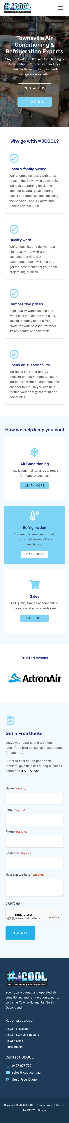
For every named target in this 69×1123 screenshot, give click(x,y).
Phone (16, 831)
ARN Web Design (36, 1110)
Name (16, 788)
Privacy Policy (44, 1105)
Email (16, 810)
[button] (8, 678)
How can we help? (25, 874)
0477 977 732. (29, 771)
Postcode (18, 853)
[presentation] (33, 915)
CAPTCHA (13, 903)
